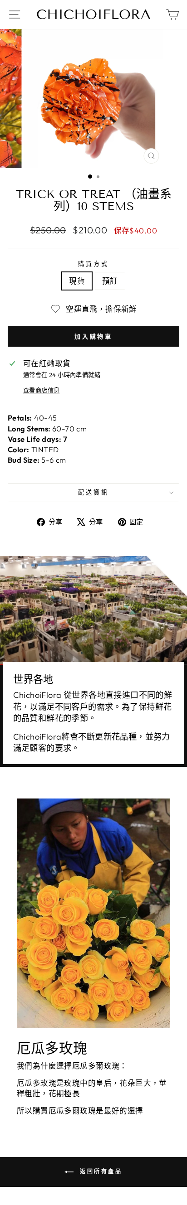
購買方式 (93, 263)
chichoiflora (93, 14)
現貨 (77, 281)
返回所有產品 (99, 1171)
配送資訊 (93, 492)
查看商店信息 (41, 390)
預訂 (110, 281)
